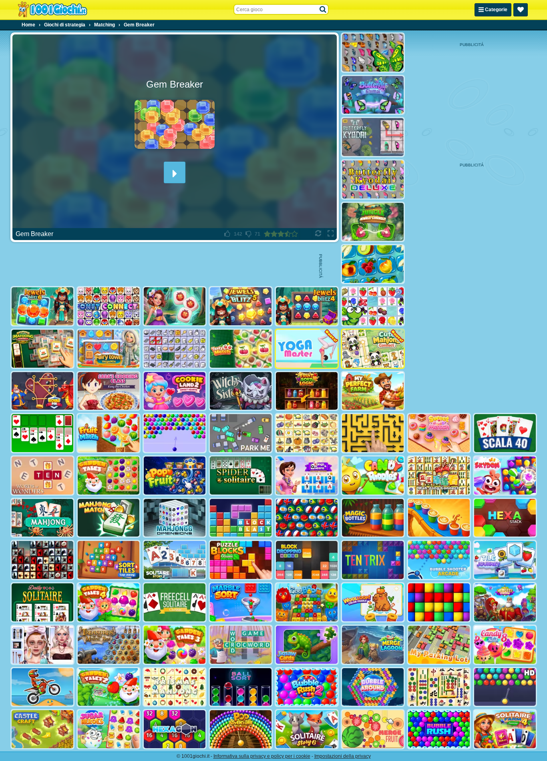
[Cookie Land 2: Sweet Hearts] (175, 391)
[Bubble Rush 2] (307, 687)
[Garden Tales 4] (108, 602)
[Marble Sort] (241, 602)
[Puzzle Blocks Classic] (241, 560)
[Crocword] (241, 645)
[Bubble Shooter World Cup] (307, 518)
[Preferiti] (520, 9)
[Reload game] (318, 234)
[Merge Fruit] (373, 729)
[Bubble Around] (373, 687)
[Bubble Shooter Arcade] (439, 560)
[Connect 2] (175, 348)
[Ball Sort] (241, 687)
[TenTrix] (373, 560)
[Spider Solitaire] (241, 475)
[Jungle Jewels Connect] (373, 222)
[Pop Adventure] (241, 729)
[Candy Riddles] (373, 475)
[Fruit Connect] (373, 306)
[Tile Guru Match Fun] (175, 306)
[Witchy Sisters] (241, 391)
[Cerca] (323, 9)
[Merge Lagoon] (373, 645)
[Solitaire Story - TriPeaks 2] (175, 560)
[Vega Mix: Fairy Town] (108, 348)
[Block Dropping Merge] (307, 560)
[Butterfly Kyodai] (373, 52)
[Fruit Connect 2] (373, 264)
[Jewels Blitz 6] (42, 306)
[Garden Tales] (108, 475)
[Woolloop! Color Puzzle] (373, 602)
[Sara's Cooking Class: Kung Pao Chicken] (108, 391)
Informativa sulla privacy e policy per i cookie (261, 756)
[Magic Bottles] (373, 518)
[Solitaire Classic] (42, 433)
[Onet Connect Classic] (108, 306)
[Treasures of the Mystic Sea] (108, 645)
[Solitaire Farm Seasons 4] (505, 729)
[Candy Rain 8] (505, 645)
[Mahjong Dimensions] (175, 518)
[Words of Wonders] (42, 475)
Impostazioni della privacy (342, 756)
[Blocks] (439, 602)
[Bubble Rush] (439, 729)
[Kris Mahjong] (307, 433)
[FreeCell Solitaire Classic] (175, 602)
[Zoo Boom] (307, 602)
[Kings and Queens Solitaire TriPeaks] (307, 475)
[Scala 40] (505, 433)
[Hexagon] (175, 729)
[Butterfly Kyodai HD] (373, 137)
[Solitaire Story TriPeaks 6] (307, 729)
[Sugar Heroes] (108, 729)
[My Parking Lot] (439, 645)
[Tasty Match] (241, 348)
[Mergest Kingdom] (505, 602)
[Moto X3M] (42, 687)
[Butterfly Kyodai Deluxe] (373, 179)
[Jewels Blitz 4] (307, 306)
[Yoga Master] (307, 348)
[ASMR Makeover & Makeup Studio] (42, 645)
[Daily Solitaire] (42, 602)
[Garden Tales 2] (108, 687)
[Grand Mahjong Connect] (42, 348)
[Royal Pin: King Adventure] (42, 391)
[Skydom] (505, 475)
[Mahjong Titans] (439, 687)
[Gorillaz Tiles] (42, 560)
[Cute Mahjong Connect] (373, 348)
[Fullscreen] (330, 234)
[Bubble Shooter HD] (505, 687)
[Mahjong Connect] (439, 475)
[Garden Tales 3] (175, 645)
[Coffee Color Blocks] (439, 518)
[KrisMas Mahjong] (175, 687)
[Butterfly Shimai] (373, 95)
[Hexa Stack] (505, 518)
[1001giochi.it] (52, 9)
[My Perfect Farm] (373, 391)
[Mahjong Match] (108, 518)
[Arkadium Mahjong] (42, 518)
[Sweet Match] (439, 433)
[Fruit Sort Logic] (307, 391)
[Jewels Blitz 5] (241, 306)
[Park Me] (241, 433)
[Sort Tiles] (108, 560)
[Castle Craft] (42, 729)
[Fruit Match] (108, 433)
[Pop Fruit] (175, 475)
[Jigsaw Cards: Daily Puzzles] (307, 645)
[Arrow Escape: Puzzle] (373, 433)
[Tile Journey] (505, 560)
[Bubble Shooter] (175, 433)
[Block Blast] (241, 518)
